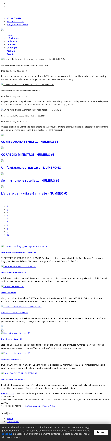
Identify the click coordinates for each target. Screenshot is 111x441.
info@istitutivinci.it (32, 406)
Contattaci (12, 44)
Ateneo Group (7, 393)
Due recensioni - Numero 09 (11, 359)
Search (4, 413)
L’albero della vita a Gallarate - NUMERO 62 (34, 193)
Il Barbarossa (13, 38)
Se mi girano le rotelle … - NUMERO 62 (30, 180)
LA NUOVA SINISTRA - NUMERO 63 (13, 379)
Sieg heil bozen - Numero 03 (11, 339)
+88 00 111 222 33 (15, 21)
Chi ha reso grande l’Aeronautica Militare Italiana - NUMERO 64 (23, 116)
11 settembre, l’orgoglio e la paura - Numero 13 (18, 252)
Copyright (12, 47)
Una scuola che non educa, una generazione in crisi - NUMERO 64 (24, 65)
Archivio (11, 50)
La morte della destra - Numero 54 (13, 272)
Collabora (12, 41)
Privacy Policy (48, 406)
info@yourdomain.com (17, 24)
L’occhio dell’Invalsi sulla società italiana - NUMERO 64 (20, 91)
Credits (10, 54)
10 (8, 234)
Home (10, 35)
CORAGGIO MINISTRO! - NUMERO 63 (27, 154)
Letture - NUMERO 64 (8, 293)
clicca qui (7, 433)
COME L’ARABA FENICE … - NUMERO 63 (29, 142)
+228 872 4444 (14, 18)
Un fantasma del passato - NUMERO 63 (31, 168)
